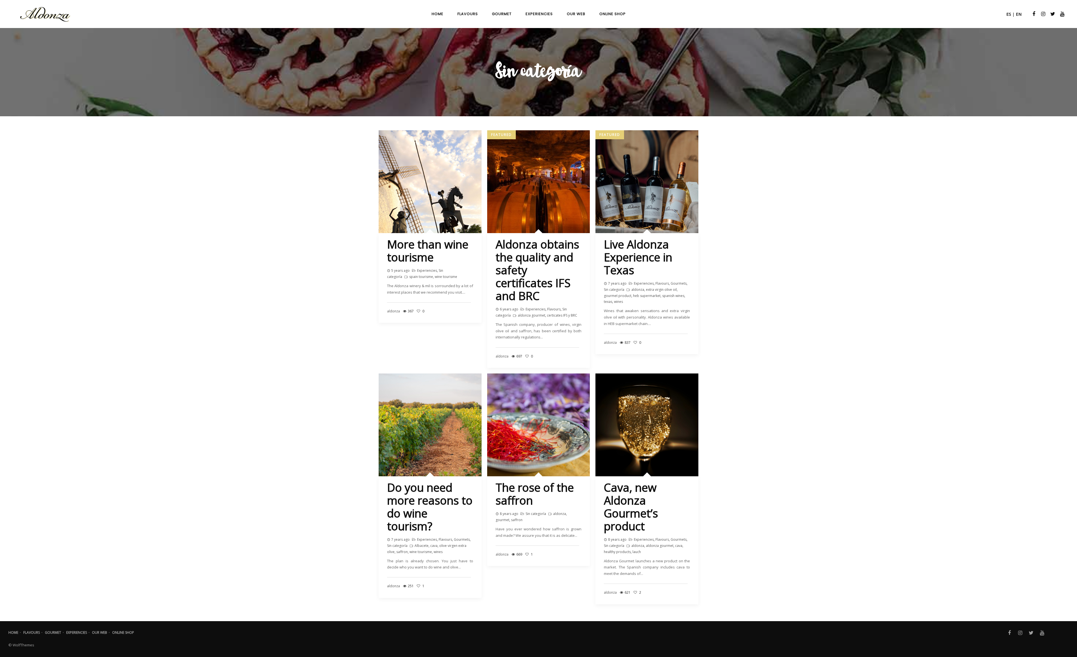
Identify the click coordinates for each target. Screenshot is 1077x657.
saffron (402, 551)
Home (13, 632)
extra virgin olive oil (661, 289)
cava (434, 545)
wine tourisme (446, 276)
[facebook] (1033, 14)
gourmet (502, 519)
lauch (636, 551)
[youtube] (1061, 14)
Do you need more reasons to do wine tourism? (430, 507)
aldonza (637, 289)
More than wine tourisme (427, 250)
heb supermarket (647, 295)
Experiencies (427, 270)
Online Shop (123, 632)
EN (1018, 14)
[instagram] (1042, 14)
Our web (99, 632)
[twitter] (1052, 14)
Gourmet (53, 632)
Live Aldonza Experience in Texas (638, 257)
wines (618, 301)
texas (608, 301)
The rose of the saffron (535, 494)
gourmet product (617, 295)
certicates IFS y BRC (562, 315)
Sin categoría (614, 289)
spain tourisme (421, 276)
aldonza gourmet (531, 315)
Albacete (422, 545)
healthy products (617, 551)
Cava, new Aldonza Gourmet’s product (631, 507)
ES (1008, 14)
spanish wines (673, 295)
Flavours (554, 309)
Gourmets (679, 283)
